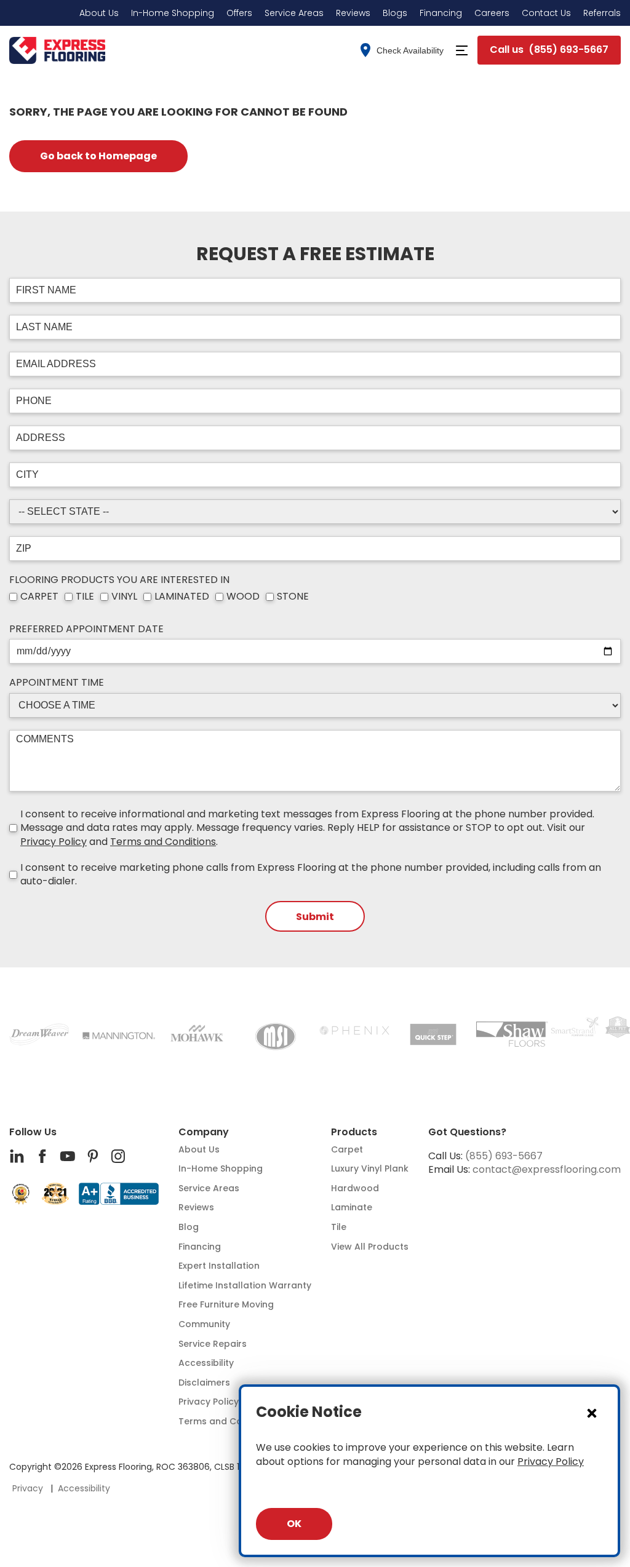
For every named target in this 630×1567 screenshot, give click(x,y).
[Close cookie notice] (592, 1413)
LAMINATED (181, 596)
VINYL (124, 596)
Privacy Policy (53, 842)
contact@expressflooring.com (546, 1169)
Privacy (27, 1488)
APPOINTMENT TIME (56, 682)
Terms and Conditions (163, 842)
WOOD (243, 596)
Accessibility (84, 1488)
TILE (85, 596)
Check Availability (410, 50)
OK (294, 1524)
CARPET (39, 596)
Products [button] (354, 1132)
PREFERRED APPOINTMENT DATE (86, 629)
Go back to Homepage (98, 156)
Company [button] (203, 1132)
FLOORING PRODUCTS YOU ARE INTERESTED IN (119, 580)
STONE (293, 596)
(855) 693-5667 (504, 1156)
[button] (462, 50)
